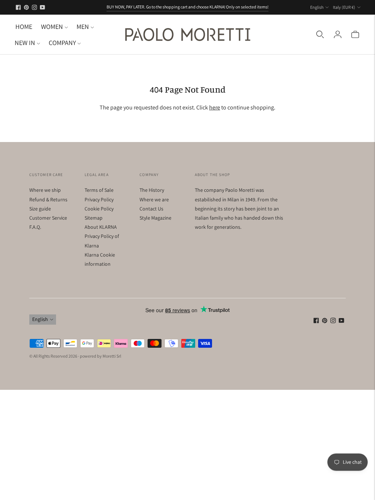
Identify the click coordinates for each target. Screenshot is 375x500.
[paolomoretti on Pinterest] (26, 7)
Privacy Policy (99, 199)
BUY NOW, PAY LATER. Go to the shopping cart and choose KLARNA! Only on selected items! (187, 7)
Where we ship (45, 190)
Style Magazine (155, 217)
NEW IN (25, 42)
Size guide (40, 208)
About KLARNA (101, 227)
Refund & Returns (48, 199)
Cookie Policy (99, 208)
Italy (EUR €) (344, 7)
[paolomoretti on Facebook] (18, 7)
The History (152, 190)
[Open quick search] (320, 34)
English (316, 7)
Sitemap (94, 217)
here (214, 107)
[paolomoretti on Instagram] (34, 7)
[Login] (338, 34)
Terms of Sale (99, 190)
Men (83, 26)
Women (52, 26)
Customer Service (48, 217)
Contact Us (151, 208)
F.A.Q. (35, 227)
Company (62, 42)
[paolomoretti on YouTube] (42, 7)
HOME (23, 26)
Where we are (154, 199)
